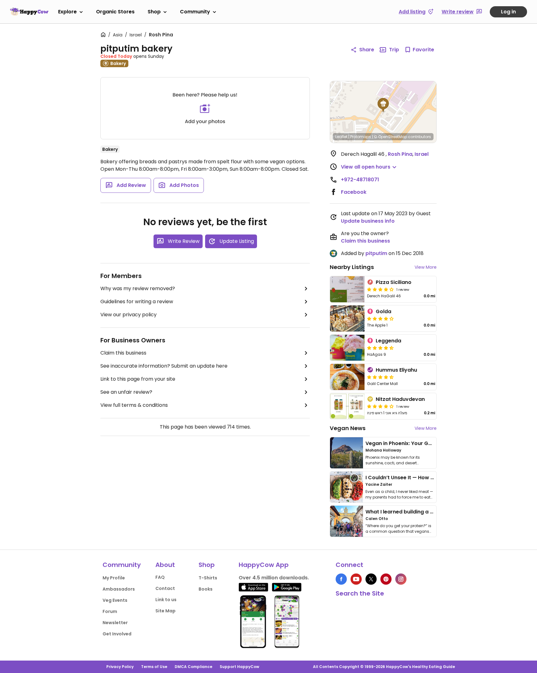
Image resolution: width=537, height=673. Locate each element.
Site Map (165, 611)
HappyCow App (264, 564)
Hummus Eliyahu (396, 370)
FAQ (160, 577)
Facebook (353, 192)
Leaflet (341, 136)
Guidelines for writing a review (136, 301)
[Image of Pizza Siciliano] (347, 289)
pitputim (376, 253)
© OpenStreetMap (390, 136)
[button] (383, 105)
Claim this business (123, 352)
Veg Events (115, 600)
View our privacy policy (128, 314)
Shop (154, 11)
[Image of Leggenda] (347, 348)
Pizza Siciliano (393, 282)
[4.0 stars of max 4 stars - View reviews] (380, 289)
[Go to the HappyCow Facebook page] (341, 579)
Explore (67, 11)
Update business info (368, 221)
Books (206, 589)
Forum (110, 611)
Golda (383, 311)
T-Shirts (208, 578)
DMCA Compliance (193, 666)
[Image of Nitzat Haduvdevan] (347, 406)
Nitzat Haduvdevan (400, 399)
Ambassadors (119, 589)
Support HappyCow (239, 666)
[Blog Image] (346, 452)
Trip (394, 49)
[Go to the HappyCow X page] (371, 579)
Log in (508, 11)
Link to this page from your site (137, 379)
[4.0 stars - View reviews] (380, 318)
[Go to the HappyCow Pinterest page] (386, 579)
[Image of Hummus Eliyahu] (347, 377)
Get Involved (117, 634)
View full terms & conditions (134, 405)
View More (426, 267)
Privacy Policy (120, 666)
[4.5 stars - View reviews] (380, 347)
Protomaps (360, 136)
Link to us (166, 599)
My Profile (114, 578)
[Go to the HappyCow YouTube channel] (356, 579)
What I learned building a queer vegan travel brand (430, 511)
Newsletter (115, 623)
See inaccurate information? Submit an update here (163, 365)
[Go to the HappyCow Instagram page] (400, 579)
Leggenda (388, 340)
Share (366, 49)
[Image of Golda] (347, 318)
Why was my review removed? (137, 288)
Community (195, 11)
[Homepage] (29, 11)
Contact (165, 588)
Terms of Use (154, 666)
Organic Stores (115, 11)
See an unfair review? (126, 392)
